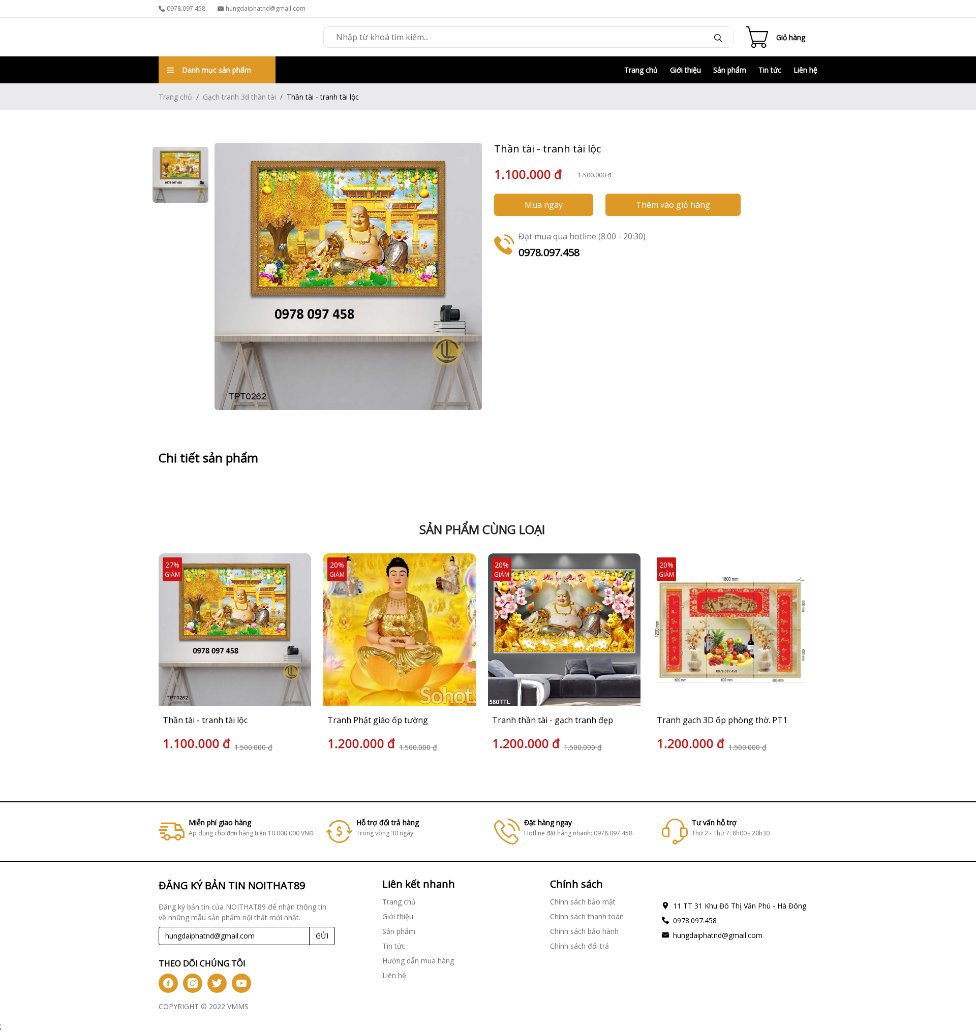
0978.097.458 (186, 8)
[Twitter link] (217, 983)
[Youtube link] (241, 983)
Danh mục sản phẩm (216, 70)
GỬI (322, 936)
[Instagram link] (192, 983)
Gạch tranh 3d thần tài (239, 97)
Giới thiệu (685, 70)
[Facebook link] (168, 983)
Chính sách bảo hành (584, 931)
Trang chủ (641, 70)
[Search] (718, 37)
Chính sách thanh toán (587, 916)
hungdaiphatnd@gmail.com (266, 8)
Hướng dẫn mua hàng (418, 960)
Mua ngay (544, 204)
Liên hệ (805, 70)
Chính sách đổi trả (579, 946)
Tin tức (769, 70)
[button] (798, 654)
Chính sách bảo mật (583, 901)
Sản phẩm (729, 70)
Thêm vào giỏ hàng (673, 204)
